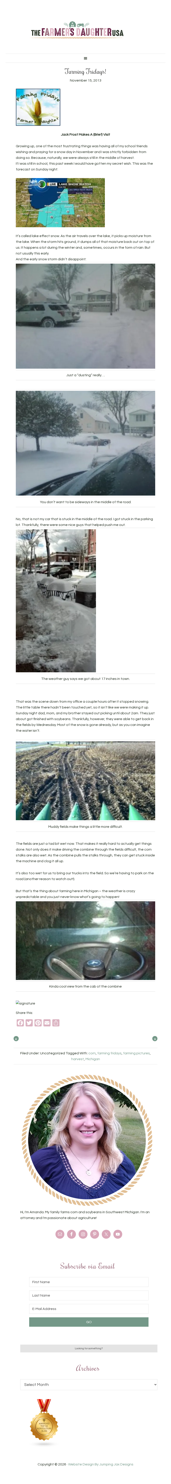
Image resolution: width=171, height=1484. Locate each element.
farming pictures (136, 1053)
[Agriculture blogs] (44, 1446)
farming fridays (109, 1053)
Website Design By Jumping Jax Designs (100, 1464)
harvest (77, 1059)
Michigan (93, 1059)
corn (92, 1053)
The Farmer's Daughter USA (77, 30)
